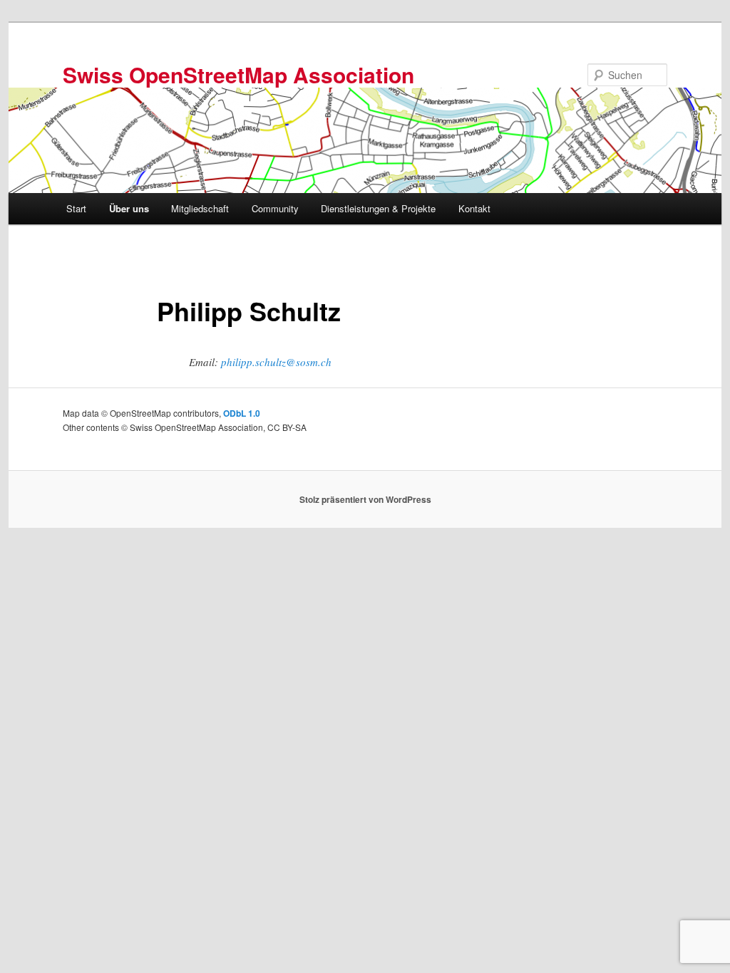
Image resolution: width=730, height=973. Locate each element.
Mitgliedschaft (200, 208)
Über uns (129, 208)
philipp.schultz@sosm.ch (276, 362)
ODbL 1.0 (241, 413)
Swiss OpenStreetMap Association (238, 74)
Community (275, 208)
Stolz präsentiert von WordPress (365, 499)
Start (76, 208)
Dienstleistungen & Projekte (378, 208)
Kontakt (474, 208)
